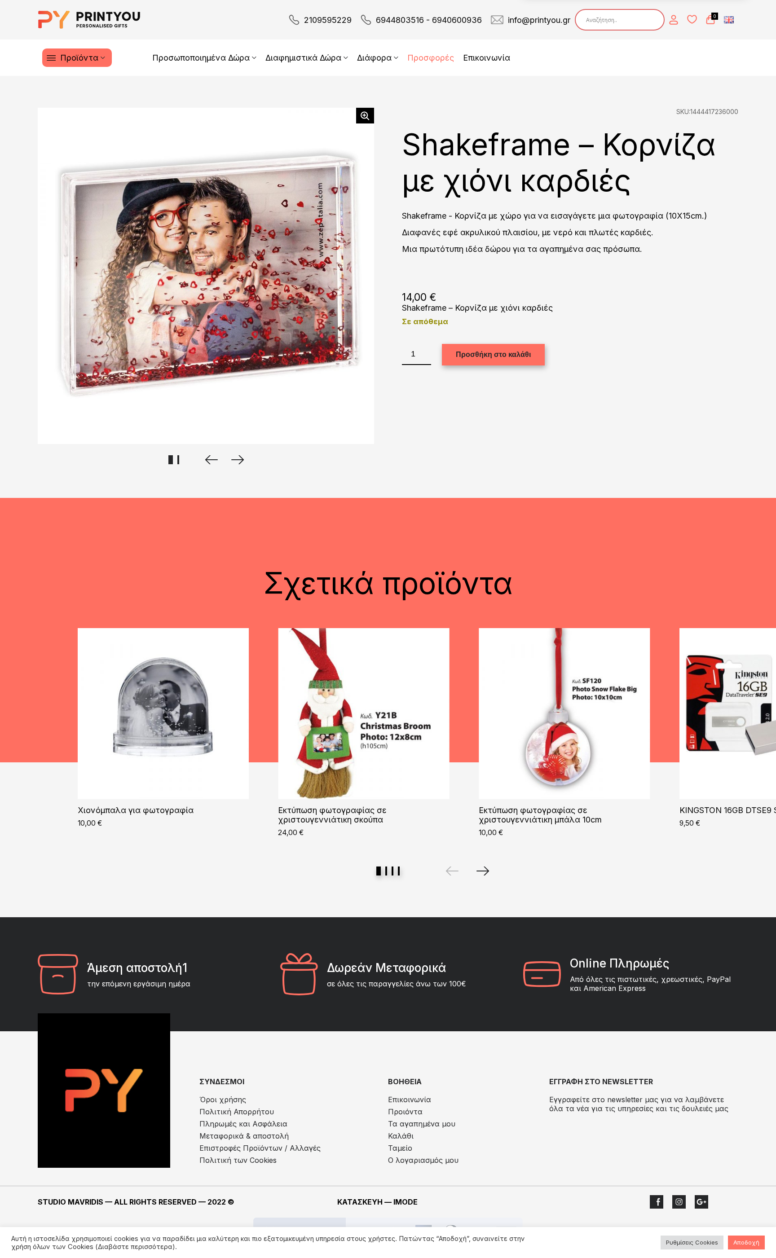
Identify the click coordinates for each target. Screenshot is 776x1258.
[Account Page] (673, 20)
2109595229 (328, 20)
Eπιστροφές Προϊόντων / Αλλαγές (260, 1148)
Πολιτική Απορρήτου (236, 1111)
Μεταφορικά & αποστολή (244, 1135)
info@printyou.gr (539, 20)
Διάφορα (374, 57)
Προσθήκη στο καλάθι (493, 354)
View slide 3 (392, 871)
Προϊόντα (79, 57)
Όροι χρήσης (222, 1099)
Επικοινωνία (486, 57)
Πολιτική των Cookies (238, 1160)
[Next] (483, 871)
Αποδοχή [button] (746, 1242)
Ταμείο (400, 1148)
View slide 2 (386, 871)
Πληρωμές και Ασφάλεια (243, 1123)
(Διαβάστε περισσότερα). (136, 1247)
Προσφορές (430, 57)
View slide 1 (378, 871)
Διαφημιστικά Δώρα (303, 57)
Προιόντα (405, 1111)
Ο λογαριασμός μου (423, 1160)
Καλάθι (401, 1135)
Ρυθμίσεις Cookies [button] (692, 1242)
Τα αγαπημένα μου (421, 1123)
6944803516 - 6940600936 (429, 20)
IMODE (405, 1201)
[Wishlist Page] (692, 19)
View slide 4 (399, 871)
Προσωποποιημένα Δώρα (201, 57)
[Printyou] (89, 20)
